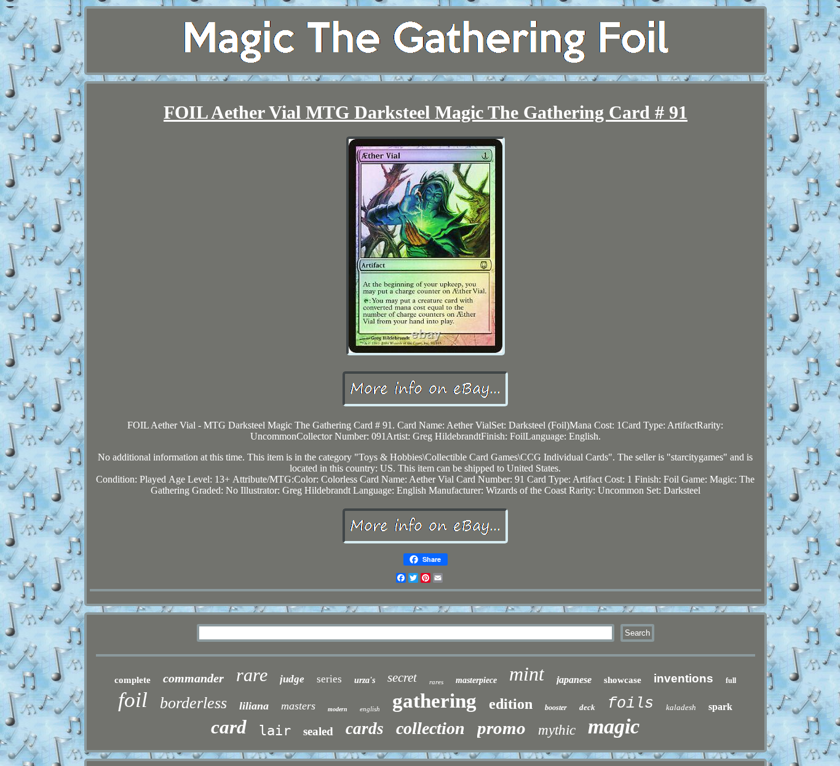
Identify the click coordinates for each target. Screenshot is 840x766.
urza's (364, 680)
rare (251, 675)
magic (614, 726)
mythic (557, 730)
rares (436, 681)
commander (193, 678)
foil (133, 700)
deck (587, 707)
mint (526, 674)
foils (631, 704)
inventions (683, 678)
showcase (622, 680)
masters (298, 706)
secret (402, 677)
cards (365, 728)
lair (275, 730)
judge (292, 679)
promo (501, 728)
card (229, 727)
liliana (254, 706)
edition (511, 704)
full (731, 680)
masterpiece (476, 680)
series (329, 679)
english (370, 709)
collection (430, 728)
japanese (574, 679)
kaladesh (681, 707)
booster (556, 707)
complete (132, 680)
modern (337, 709)
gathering (434, 701)
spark (720, 706)
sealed (318, 731)
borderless (193, 703)
